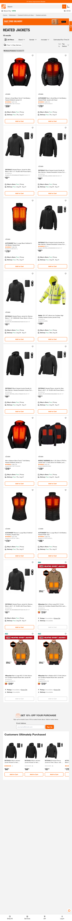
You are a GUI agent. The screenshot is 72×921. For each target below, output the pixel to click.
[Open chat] (70, 26)
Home (5, 15)
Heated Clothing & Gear (26, 15)
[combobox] (34, 7)
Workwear (12, 15)
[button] (63, 45)
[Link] (19, 89)
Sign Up (49, 727)
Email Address (21, 723)
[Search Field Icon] (64, 6)
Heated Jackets (41, 15)
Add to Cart (19, 121)
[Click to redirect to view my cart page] (68, 6)
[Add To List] (32, 55)
